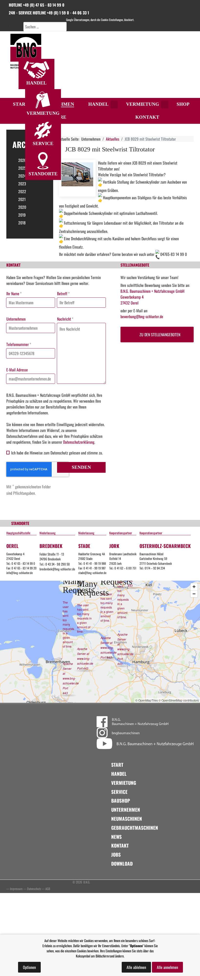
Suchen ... (15, 27)
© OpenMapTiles (146, 700)
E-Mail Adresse (17, 370)
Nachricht (65, 319)
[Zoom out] (194, 593)
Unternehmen (16, 319)
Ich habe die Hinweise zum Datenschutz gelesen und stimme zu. (57, 453)
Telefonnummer (18, 344)
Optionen (29, 967)
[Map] (100, 642)
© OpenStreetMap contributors (179, 700)
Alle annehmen (167, 967)
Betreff (63, 293)
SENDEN (81, 467)
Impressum (16, 888)
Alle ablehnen (136, 967)
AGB (47, 888)
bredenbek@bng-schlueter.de (57, 569)
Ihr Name (14, 293)
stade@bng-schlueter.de (92, 572)
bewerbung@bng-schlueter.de (141, 316)
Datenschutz (34, 888)
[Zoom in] (194, 586)
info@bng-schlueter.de (19, 572)
